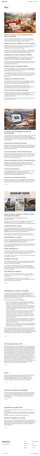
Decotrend (32, 250)
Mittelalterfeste (25, 293)
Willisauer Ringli (32, 68)
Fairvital (30, 422)
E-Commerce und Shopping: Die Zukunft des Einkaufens (17, 132)
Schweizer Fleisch (7, 45)
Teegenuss (27, 81)
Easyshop (6, 145)
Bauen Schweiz (11, 228)
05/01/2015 (6, 399)
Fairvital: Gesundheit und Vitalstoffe (15, 390)
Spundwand (6, 230)
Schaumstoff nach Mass (14, 240)
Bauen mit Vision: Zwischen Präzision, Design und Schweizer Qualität (19, 215)
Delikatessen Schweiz (13, 57)
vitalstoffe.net (8, 397)
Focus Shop (12, 153)
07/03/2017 (6, 382)
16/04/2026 (6, 101)
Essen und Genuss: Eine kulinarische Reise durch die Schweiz (18, 35)
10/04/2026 (6, 184)
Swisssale (6, 162)
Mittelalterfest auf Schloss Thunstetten (16, 291)
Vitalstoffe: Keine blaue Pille (13, 407)
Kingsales (22, 179)
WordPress (36, 453)
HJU (30, 261)
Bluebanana (4, 1)
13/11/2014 (6, 427)
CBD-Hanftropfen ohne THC (13, 344)
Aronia (6, 373)
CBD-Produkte (31, 347)
